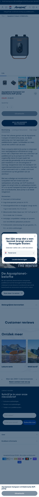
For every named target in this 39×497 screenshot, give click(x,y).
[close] (35, 236)
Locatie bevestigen (19, 259)
